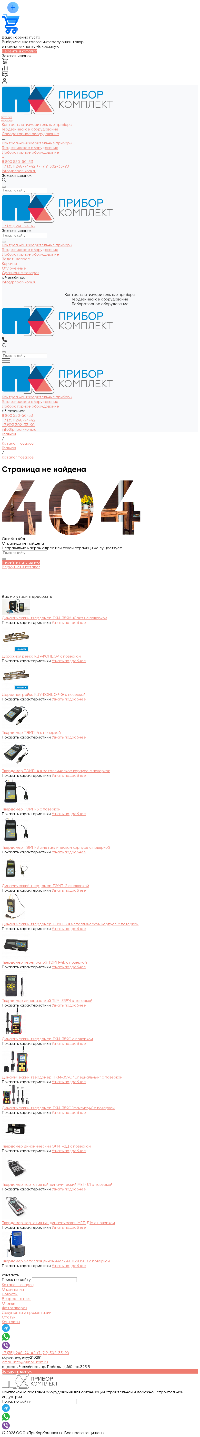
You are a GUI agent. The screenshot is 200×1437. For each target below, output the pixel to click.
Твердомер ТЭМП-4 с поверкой (31, 732)
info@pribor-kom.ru (19, 171)
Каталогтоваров (6, 118)
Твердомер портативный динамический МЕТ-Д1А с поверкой (58, 1222)
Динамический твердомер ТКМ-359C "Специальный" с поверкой (62, 1077)
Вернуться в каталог (21, 567)
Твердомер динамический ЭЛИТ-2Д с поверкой (46, 1146)
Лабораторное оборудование (30, 152)
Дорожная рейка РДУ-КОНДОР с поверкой (41, 656)
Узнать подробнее (69, 622)
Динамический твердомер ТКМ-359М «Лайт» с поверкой (54, 618)
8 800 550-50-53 (17, 161)
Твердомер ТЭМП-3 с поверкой (31, 809)
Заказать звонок (17, 175)
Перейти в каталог (19, 51)
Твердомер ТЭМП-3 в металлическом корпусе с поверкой (56, 847)
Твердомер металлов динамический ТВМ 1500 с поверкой (56, 1261)
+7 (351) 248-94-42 (19, 166)
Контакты (11, 1321)
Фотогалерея (14, 1308)
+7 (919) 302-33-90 (52, 166)
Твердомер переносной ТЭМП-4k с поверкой (44, 962)
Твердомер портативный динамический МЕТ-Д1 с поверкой (57, 1184)
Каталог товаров (17, 1284)
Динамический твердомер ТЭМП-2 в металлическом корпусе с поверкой (70, 924)
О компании (13, 1289)
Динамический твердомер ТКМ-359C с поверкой (47, 1039)
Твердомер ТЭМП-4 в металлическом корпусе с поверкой (56, 770)
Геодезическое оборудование (30, 147)
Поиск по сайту (16, 1279)
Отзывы (8, 1303)
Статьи (9, 1317)
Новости (10, 1294)
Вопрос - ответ (16, 1298)
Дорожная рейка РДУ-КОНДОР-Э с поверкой (44, 694)
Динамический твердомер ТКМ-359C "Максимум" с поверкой (58, 1108)
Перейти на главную (21, 562)
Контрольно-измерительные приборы (37, 143)
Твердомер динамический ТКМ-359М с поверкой (47, 1000)
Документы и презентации (26, 1312)
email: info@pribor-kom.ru (25, 1362)
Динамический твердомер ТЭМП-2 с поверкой (45, 885)
